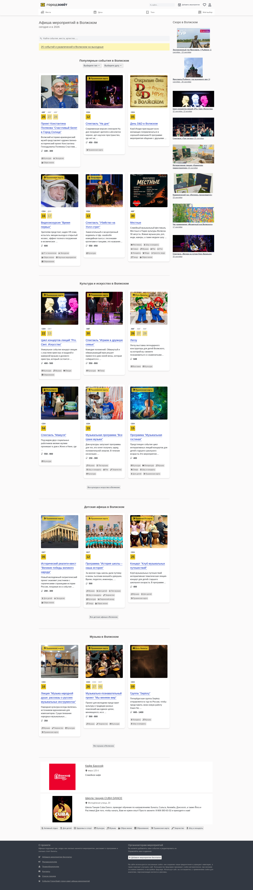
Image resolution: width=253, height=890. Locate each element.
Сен (88, 112)
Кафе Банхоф (94, 765)
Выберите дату (112, 65)
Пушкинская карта (95, 150)
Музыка (145, 249)
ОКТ (50, 329)
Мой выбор (207, 12)
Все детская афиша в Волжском (104, 617)
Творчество (116, 470)
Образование (49, 261)
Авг (133, 211)
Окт (43, 552)
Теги (152, 12)
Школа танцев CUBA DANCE (103, 798)
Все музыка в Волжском (103, 746)
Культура (47, 158)
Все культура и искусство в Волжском (104, 487)
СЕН (43, 211)
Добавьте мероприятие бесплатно (146, 857)
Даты (100, 12)
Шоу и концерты (152, 245)
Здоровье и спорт (84, 828)
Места (48, 12)
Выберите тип (91, 65)
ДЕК (49, 211)
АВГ (43, 112)
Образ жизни (49, 163)
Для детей (137, 474)
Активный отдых (50, 828)
